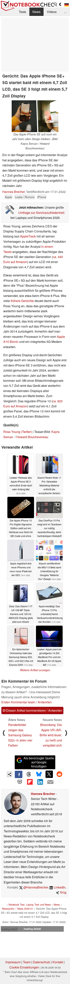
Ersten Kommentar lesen (18, 702)
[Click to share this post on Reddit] (59, 774)
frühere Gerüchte (22, 300)
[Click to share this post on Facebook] (18, 774)
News (36, 11)
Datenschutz (41, 962)
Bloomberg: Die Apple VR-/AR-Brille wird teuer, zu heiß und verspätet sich (51, 735)
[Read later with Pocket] (19, 781)
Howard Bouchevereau (32, 437)
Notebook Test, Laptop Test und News (30, 904)
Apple (8, 197)
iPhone (41, 197)
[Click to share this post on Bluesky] (39, 774)
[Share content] (9, 774)
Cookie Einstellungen (24, 967)
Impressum (13, 962)
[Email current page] (50, 782)
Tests (22, 11)
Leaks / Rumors (24, 197)
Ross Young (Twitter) (17, 431)
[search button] (55, 4)
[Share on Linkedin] (40, 781)
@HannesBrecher (35, 887)
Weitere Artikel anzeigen (35, 670)
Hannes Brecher (13, 191)
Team (27, 962)
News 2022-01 (25, 908)
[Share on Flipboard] (30, 781)
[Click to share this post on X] (49, 774)
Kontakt (57, 962)
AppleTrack (28, 236)
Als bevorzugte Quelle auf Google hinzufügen (39, 762)
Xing (62, 892)
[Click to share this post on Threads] (28, 774)
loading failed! (9, 929)
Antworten (45, 702)
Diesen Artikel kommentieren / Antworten (33, 710)
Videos (52, 11)
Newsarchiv (8, 908)
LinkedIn (59, 887)
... (65, 11)
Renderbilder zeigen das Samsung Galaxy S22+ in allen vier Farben (20, 735)
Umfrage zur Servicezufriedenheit (41, 212)
